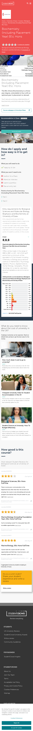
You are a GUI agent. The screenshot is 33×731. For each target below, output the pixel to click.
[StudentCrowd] (8, 3)
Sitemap (7, 693)
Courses (20, 21)
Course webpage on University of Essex (14, 110)
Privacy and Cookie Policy (13, 686)
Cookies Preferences (11, 689)
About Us (7, 671)
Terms (6, 679)
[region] (16, 717)
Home (4, 21)
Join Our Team (9, 675)
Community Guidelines (12, 642)
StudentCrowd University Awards (15, 635)
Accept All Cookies (16, 728)
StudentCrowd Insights (12, 657)
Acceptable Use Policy (12, 682)
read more (5, 105)
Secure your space (16, 131)
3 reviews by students (23, 44)
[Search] (27, 3)
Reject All (16, 723)
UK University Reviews (12, 631)
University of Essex (12, 21)
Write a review (7, 588)
